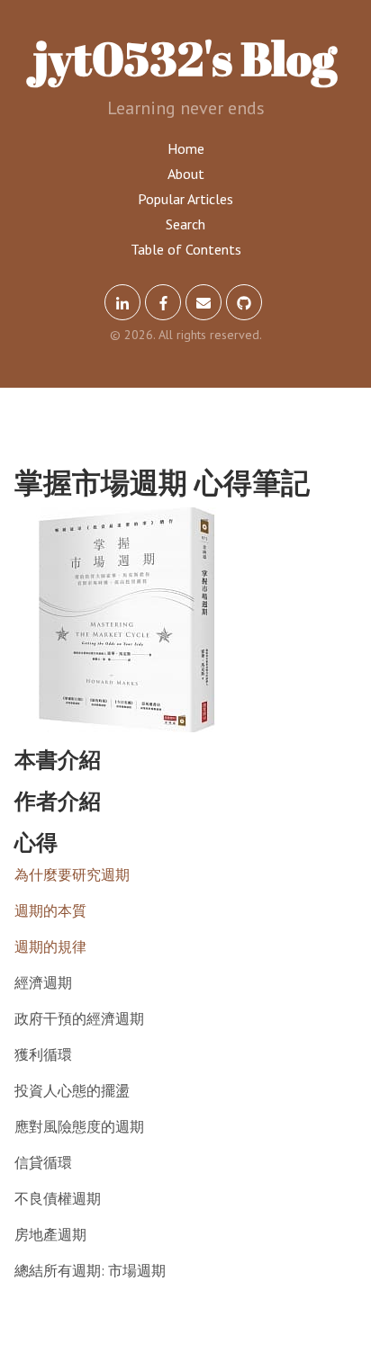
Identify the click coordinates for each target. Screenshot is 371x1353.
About (185, 174)
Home (185, 148)
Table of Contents (186, 249)
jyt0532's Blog (185, 57)
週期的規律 (50, 946)
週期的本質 (50, 910)
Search (185, 224)
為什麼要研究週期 (72, 874)
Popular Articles (185, 199)
